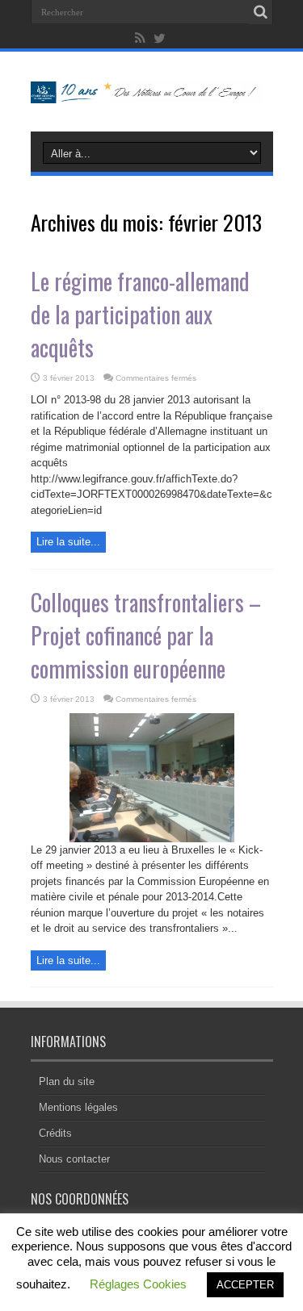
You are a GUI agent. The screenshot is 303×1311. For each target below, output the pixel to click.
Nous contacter (74, 1159)
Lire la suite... (68, 542)
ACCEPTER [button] (245, 1285)
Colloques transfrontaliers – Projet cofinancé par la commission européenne (146, 635)
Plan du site (67, 1081)
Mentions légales (78, 1107)
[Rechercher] (261, 12)
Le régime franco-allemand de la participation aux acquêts (140, 314)
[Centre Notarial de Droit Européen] (152, 91)
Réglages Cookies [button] (138, 1284)
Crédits (55, 1133)
